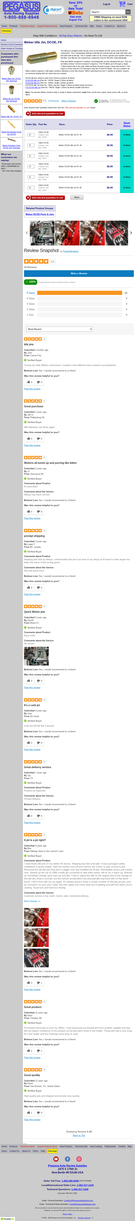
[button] (54, 10)
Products (13, 26)
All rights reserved (84, 1218)
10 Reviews (53, 101)
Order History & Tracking (12, 48)
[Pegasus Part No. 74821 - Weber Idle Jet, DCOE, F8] (41, 67)
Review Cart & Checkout (12, 44)
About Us (121, 26)
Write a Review (69, 101)
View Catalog (96, 1146)
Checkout (6, 31)
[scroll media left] (27, 233)
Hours (99, 26)
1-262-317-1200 (79, 1189)
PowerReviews (70, 251)
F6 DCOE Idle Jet (32, 80)
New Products (66, 26)
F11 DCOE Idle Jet (32, 87)
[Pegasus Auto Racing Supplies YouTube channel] (56, 1161)
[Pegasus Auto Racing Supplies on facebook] (67, 1161)
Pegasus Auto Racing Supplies (67, 1165)
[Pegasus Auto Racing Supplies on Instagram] (79, 1161)
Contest (121, 1146)
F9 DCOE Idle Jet (32, 83)
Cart (127, 3)
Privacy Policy (67, 1214)
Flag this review (32, 388)
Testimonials (110, 1146)
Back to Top (79, 1135)
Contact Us (109, 26)
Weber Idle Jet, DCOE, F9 (11, 117)
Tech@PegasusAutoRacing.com (82, 1204)
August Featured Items (47, 26)
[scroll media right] (131, 233)
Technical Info (81, 26)
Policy (35, 1151)
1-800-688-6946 (70, 1181)
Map (92, 26)
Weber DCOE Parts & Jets (40, 214)
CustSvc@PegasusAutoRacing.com (78, 1200)
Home (4, 26)
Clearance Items (27, 26)
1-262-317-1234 (85, 1185)
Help (43, 1151)
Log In (106, 4)
